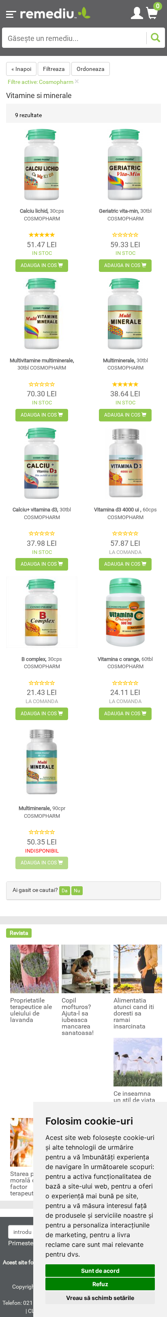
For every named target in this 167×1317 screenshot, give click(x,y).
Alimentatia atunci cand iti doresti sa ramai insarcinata (133, 1013)
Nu (77, 891)
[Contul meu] (137, 12)
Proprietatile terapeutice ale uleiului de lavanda (31, 1010)
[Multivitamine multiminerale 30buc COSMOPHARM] (41, 313)
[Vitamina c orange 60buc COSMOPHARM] (125, 612)
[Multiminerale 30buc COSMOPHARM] (125, 313)
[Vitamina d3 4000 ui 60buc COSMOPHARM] (125, 463)
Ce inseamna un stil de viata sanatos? (134, 1100)
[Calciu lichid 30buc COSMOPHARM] (41, 164)
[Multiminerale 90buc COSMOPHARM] (41, 761)
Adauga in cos (39, 265)
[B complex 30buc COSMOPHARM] (41, 612)
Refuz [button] (100, 1284)
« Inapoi (21, 69)
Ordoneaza (91, 69)
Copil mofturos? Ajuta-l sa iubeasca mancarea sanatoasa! (78, 1016)
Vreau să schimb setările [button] (100, 1297)
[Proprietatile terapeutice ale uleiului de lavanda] (34, 968)
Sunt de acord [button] (100, 1270)
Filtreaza (54, 69)
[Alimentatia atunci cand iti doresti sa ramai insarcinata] (137, 968)
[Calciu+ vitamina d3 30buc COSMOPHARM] (41, 463)
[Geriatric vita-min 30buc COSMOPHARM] (125, 164)
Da (65, 891)
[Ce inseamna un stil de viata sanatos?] (137, 1061)
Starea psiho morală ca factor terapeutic (28, 1184)
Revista (19, 933)
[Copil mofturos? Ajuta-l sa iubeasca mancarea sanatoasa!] (86, 968)
